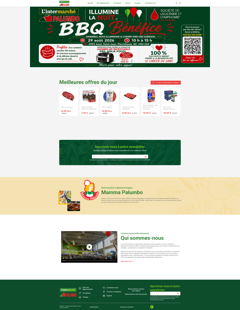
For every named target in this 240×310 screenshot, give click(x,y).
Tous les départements (87, 288)
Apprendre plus (126, 261)
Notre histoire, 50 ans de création (136, 290)
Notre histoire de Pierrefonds (136, 294)
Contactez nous (112, 288)
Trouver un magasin (113, 292)
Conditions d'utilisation (127, 307)
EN (180, 3)
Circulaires (86, 293)
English (109, 296)
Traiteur (85, 297)
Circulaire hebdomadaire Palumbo (167, 82)
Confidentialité (94, 307)
